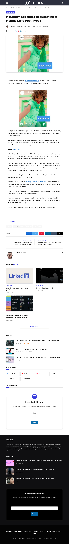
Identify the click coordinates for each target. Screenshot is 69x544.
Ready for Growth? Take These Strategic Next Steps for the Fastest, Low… (39, 460)
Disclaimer (28, 531)
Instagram (16, 149)
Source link (12, 221)
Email (34, 413)
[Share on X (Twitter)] (15, 31)
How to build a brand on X (44, 288)
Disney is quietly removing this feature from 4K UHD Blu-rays (35, 469)
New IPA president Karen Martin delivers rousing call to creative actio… (38, 340)
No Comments (37, 26)
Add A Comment (34, 326)
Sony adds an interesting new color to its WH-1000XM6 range (35, 478)
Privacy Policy (39, 531)
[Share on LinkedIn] (21, 31)
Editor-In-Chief (15, 26)
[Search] (62, 3)
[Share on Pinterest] (18, 31)
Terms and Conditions (53, 531)
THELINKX (20, 538)
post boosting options (32, 81)
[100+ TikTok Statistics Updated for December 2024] (10, 351)
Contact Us (18, 531)
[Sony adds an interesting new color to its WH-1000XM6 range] (10, 480)
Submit (34, 422)
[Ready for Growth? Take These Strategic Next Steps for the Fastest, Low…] (10, 463)
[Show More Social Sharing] (24, 31)
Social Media (10, 12)
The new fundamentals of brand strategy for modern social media (17, 316)
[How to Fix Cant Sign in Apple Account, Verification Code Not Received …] (10, 359)
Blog (34, 533)
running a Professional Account (36, 182)
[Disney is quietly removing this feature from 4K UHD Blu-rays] (10, 471)
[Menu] (7, 3)
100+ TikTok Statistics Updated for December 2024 (32, 349)
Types (39, 226)
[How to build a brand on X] (49, 275)
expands (16, 226)
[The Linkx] (34, 3)
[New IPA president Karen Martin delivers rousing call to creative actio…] (10, 343)
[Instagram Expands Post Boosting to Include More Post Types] (34, 53)
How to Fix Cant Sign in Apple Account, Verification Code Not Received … (39, 357)
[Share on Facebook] (13, 31)
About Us (9, 531)
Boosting (9, 226)
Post (35, 226)
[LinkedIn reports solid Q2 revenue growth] (19, 275)
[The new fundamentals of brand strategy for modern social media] (19, 303)
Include (22, 226)
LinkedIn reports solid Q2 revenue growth (17, 289)
